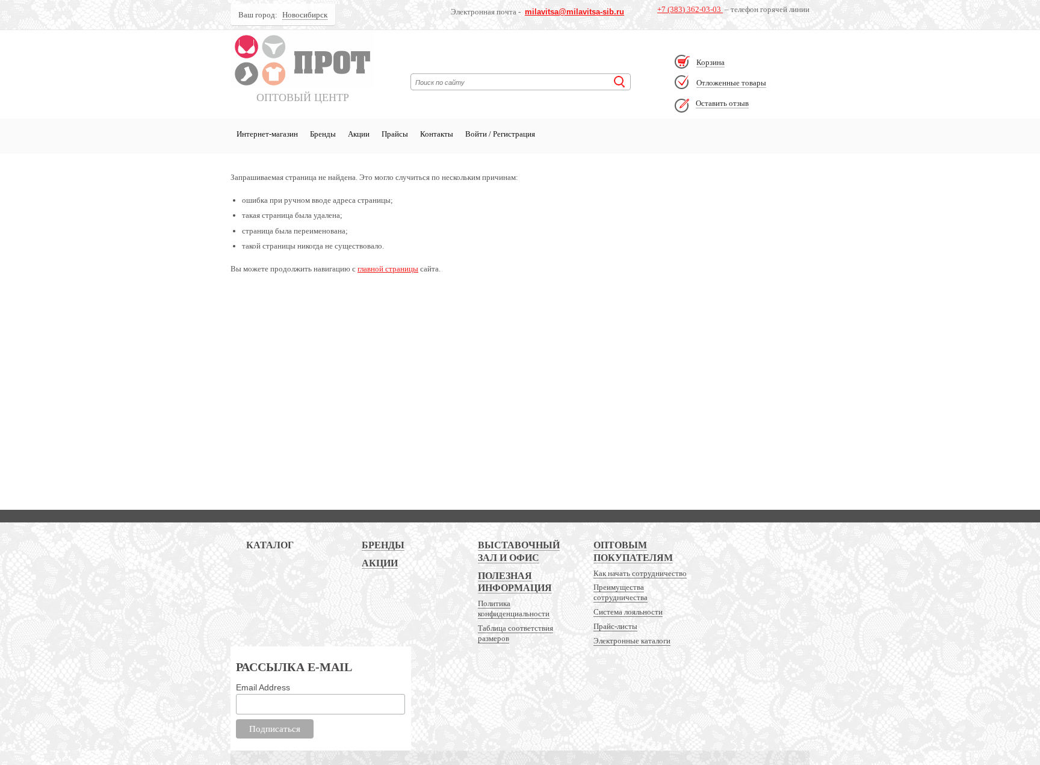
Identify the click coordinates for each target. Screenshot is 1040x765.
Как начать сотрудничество (640, 573)
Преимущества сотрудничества (620, 592)
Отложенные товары (731, 82)
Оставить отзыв (722, 103)
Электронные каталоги (631, 640)
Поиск (619, 82)
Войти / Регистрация (500, 133)
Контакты (436, 133)
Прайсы (395, 133)
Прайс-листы (615, 626)
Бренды (323, 133)
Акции (359, 133)
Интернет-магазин (267, 133)
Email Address (263, 687)
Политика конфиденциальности (513, 608)
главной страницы (388, 268)
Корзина (710, 62)
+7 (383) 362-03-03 (690, 9)
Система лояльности (628, 611)
